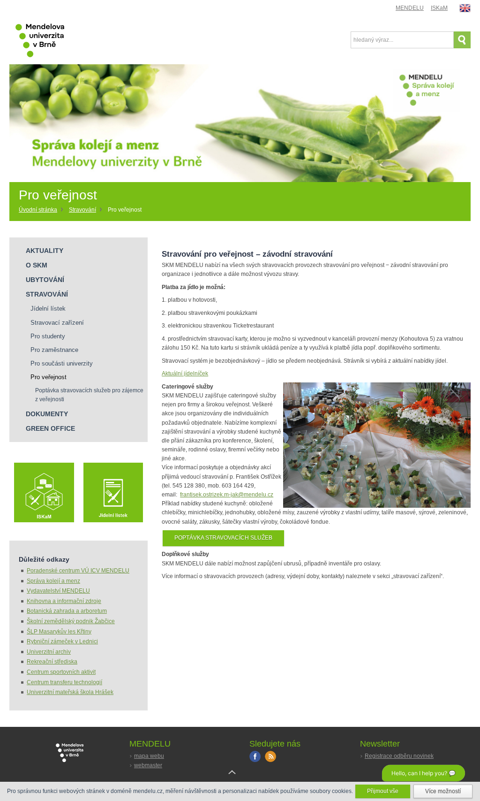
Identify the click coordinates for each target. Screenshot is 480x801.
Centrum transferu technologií (64, 682)
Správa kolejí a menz (53, 581)
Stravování (82, 209)
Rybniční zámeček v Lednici (62, 641)
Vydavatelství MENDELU (58, 590)
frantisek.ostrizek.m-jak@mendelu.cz (226, 494)
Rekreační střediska (52, 661)
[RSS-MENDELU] (270, 760)
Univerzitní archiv (49, 651)
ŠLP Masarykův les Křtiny (59, 631)
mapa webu (149, 756)
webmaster (148, 765)
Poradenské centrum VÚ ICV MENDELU (78, 570)
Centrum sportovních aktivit (61, 672)
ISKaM (439, 8)
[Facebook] (255, 760)
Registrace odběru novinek (399, 756)
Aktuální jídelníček (185, 373)
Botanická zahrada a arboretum (67, 611)
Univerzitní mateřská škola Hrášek (70, 692)
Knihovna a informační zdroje (64, 601)
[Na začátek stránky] (240, 779)
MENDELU (410, 8)
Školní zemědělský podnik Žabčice (71, 621)
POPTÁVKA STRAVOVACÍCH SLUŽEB (223, 537)
